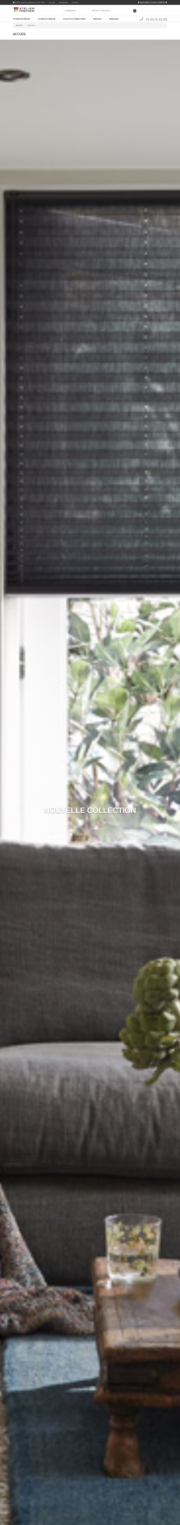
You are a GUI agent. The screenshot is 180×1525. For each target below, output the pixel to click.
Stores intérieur (21, 19)
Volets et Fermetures (74, 19)
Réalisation (63, 2)
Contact (75, 2)
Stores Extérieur (46, 19)
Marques (113, 19)
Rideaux (97, 19)
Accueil (52, 2)
